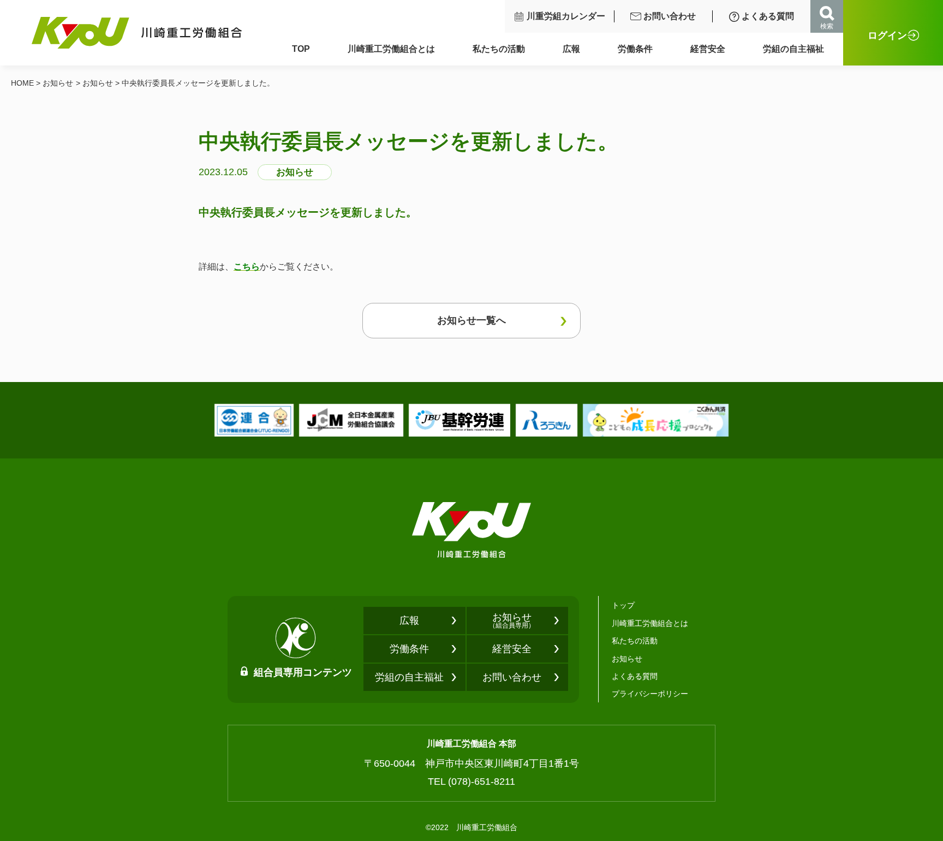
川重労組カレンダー (566, 16)
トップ (623, 605)
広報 (571, 48)
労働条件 (635, 48)
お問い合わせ (669, 16)
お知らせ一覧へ (471, 320)
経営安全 (707, 48)
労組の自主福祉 (793, 48)
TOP (301, 48)
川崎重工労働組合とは (391, 48)
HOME (22, 83)
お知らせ (58, 83)
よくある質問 (768, 16)
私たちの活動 (499, 48)
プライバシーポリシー (650, 693)
